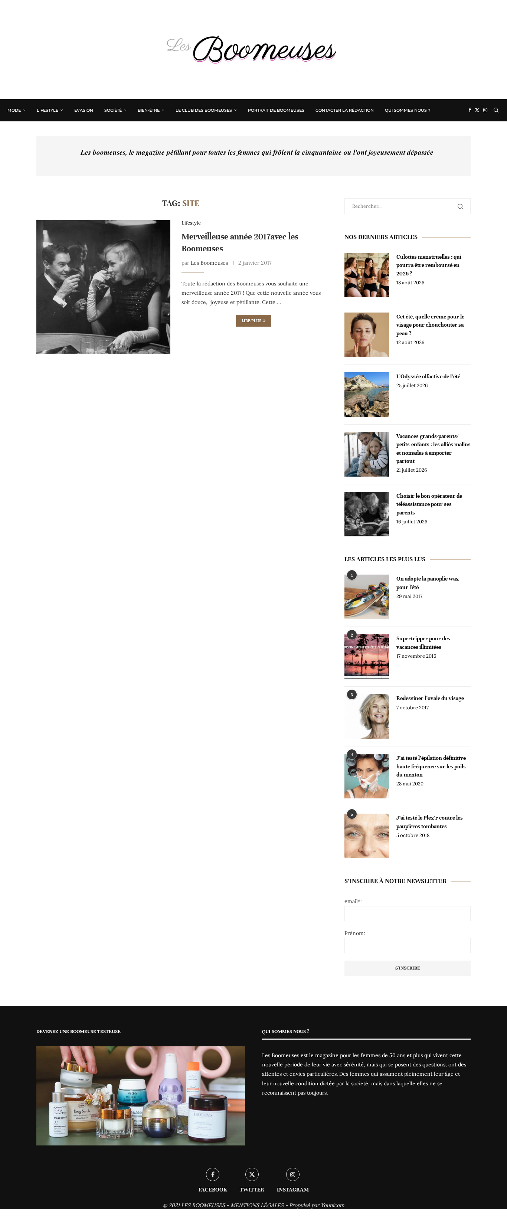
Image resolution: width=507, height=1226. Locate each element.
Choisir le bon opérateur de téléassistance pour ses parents (429, 504)
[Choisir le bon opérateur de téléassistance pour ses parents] (366, 514)
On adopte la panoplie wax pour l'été (427, 582)
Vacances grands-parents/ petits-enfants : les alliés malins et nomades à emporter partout (433, 448)
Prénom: (354, 933)
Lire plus (251, 320)
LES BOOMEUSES (203, 1205)
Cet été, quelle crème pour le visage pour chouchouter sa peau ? (430, 325)
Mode (14, 110)
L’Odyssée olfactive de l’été (428, 376)
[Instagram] (485, 110)
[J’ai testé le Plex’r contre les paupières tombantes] (366, 836)
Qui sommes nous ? (407, 110)
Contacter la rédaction (344, 110)
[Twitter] (477, 110)
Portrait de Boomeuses (276, 110)
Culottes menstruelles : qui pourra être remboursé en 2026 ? (428, 265)
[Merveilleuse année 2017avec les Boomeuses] (103, 287)
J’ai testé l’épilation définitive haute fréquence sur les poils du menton (431, 766)
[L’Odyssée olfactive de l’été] (366, 394)
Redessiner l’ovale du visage (430, 698)
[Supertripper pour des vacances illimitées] (366, 656)
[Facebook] (469, 110)
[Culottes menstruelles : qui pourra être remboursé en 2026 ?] (366, 275)
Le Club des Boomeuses (204, 110)
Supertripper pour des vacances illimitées (423, 642)
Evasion (83, 110)
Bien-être (149, 110)
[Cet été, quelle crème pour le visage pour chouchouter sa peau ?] (366, 335)
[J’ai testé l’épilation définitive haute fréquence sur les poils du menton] (366, 776)
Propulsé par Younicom (316, 1205)
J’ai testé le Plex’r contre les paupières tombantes (429, 821)
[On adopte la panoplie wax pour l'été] (366, 597)
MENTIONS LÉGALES (257, 1205)
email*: (353, 901)
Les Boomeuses (209, 262)
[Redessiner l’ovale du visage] (366, 716)
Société (113, 110)
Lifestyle (47, 110)
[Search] (496, 110)
